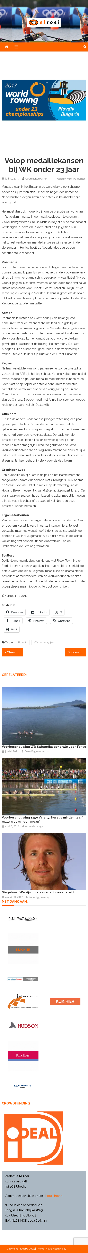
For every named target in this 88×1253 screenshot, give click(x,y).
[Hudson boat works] (23, 1024)
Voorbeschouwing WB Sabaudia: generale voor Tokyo (44, 747)
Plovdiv (22, 642)
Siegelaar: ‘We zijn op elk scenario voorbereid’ (38, 892)
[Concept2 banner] (23, 1086)
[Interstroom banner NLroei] (23, 1001)
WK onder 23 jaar (44, 642)
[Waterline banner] (23, 979)
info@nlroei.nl (54, 1195)
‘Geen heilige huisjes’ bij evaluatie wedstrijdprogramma (15, 652)
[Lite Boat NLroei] (23, 918)
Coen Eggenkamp (36, 178)
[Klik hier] (23, 948)
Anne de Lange (34, 826)
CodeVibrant (73, 1248)
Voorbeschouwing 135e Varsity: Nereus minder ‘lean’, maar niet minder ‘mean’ (42, 819)
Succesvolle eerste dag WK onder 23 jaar (77, 652)
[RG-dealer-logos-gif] (65, 1001)
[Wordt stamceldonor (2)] (23, 1056)
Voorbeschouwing (71, 179)
